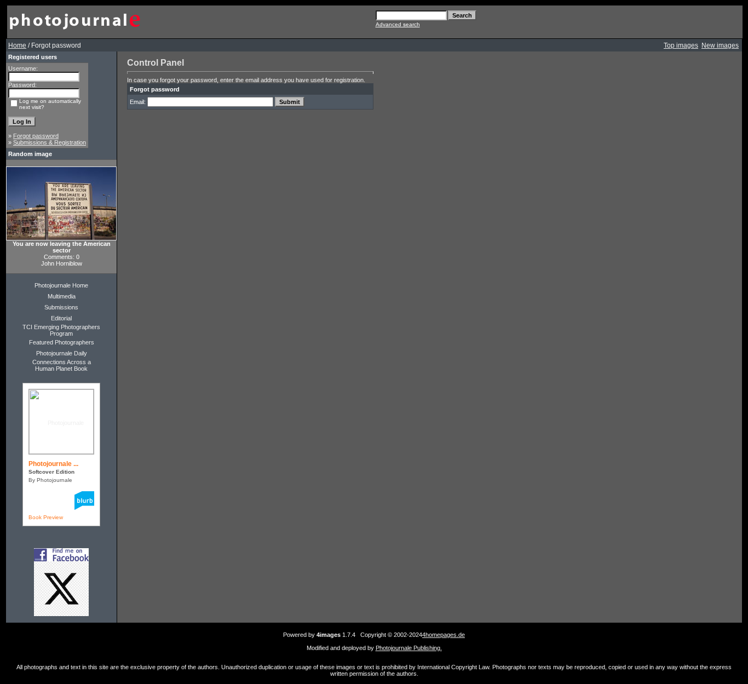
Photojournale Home (61, 285)
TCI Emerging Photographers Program (61, 330)
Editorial (61, 318)
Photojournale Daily (61, 353)
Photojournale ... (53, 464)
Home (17, 45)
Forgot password (36, 136)
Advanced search (398, 24)
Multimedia (62, 296)
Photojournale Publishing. (409, 648)
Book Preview (45, 517)
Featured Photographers (61, 342)
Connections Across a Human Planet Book (61, 365)
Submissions (61, 307)
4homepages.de (443, 634)
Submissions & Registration (49, 142)
